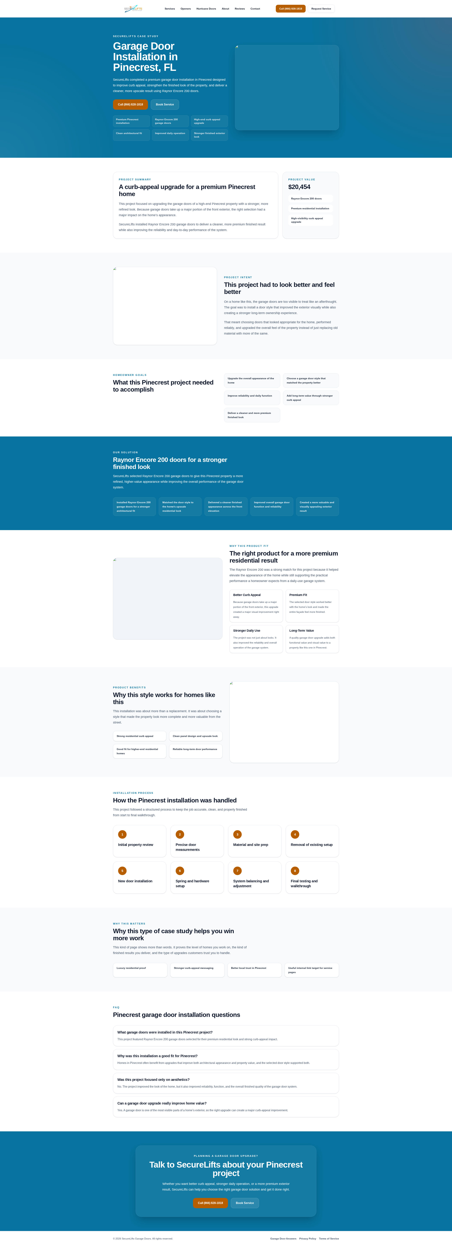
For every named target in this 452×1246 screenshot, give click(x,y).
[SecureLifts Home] (133, 8)
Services (170, 8)
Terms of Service (329, 1238)
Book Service (165, 104)
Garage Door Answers (283, 1238)
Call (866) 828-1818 (290, 8)
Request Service (321, 8)
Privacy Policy (307, 1238)
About (225, 8)
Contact (255, 8)
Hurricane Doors (206, 8)
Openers (186, 8)
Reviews (240, 8)
